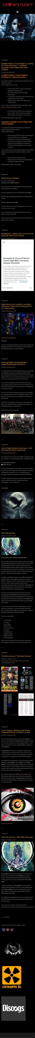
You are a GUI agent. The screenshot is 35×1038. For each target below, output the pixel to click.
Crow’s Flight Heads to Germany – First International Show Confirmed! (16, 449)
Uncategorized (4, 60)
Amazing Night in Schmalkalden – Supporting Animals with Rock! (14, 363)
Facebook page (23, 774)
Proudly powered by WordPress (9, 1035)
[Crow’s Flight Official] (17, 5)
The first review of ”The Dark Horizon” (16, 656)
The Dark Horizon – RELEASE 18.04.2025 (17, 837)
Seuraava (7, 917)
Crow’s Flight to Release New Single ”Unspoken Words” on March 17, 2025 (15, 731)
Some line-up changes (10, 178)
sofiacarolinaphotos (11, 338)
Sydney (23, 1035)
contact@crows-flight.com (11, 107)
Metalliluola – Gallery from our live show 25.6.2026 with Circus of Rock (17, 235)
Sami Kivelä (10, 823)
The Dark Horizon (8, 533)
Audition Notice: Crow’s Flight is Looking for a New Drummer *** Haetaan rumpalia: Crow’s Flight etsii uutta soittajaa (17, 67)
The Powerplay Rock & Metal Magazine (10, 661)
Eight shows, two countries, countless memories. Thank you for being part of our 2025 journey (16, 306)
